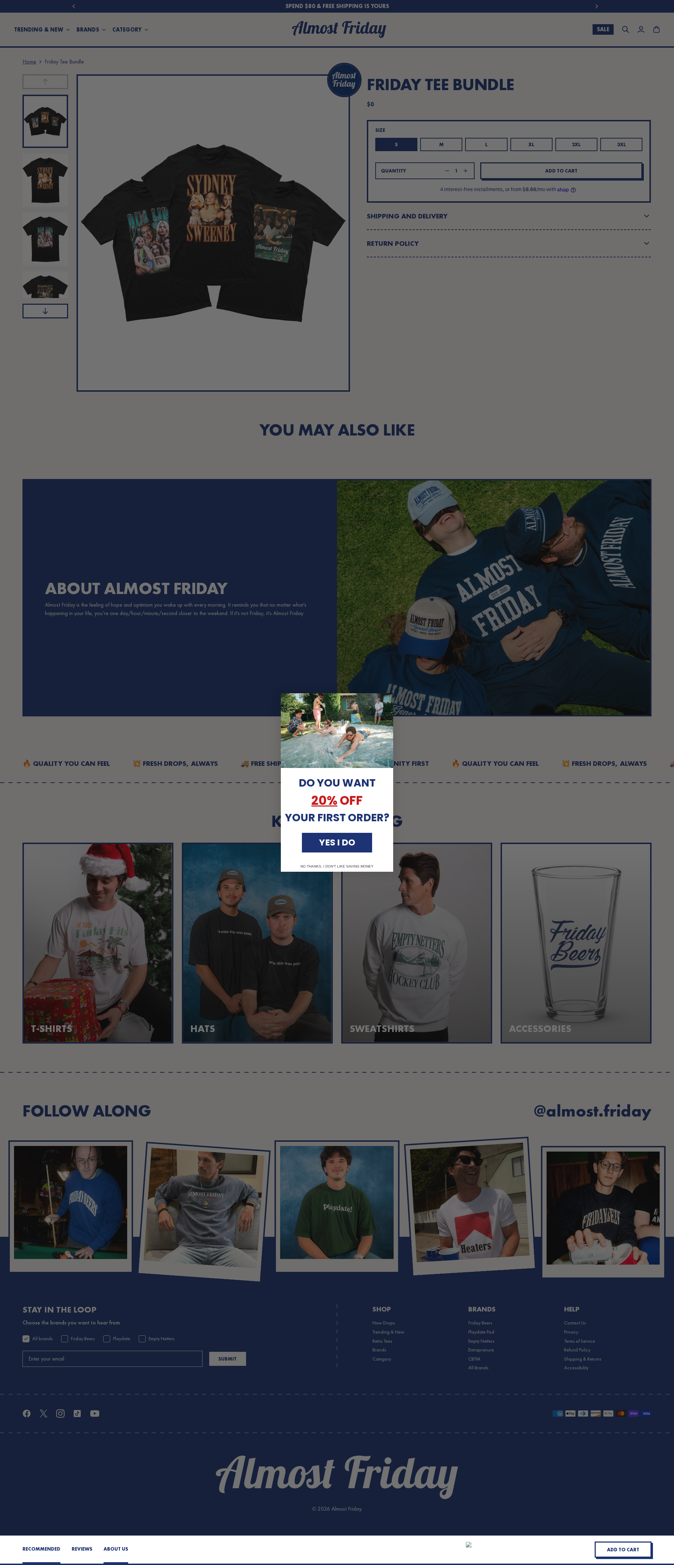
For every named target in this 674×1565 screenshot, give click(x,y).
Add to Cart (623, 1549)
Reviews (82, 1549)
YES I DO (337, 842)
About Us (116, 1549)
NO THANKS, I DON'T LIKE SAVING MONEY (337, 866)
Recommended (41, 1549)
